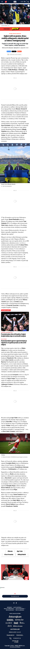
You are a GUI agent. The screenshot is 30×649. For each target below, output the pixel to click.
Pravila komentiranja (9, 608)
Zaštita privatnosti (20, 608)
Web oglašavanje (10, 610)
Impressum (9, 607)
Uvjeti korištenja (17, 607)
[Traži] (28, 2)
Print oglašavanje (20, 610)
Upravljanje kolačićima (15, 613)
